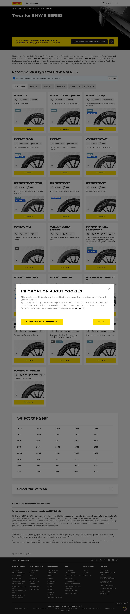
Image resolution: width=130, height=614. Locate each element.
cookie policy (78, 308)
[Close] (109, 289)
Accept (101, 322)
